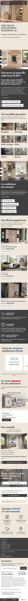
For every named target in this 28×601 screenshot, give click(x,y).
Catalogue (3, 542)
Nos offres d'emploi (6, 546)
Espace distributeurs (6, 556)
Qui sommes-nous (5, 544)
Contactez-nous (5, 548)
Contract (3, 554)
